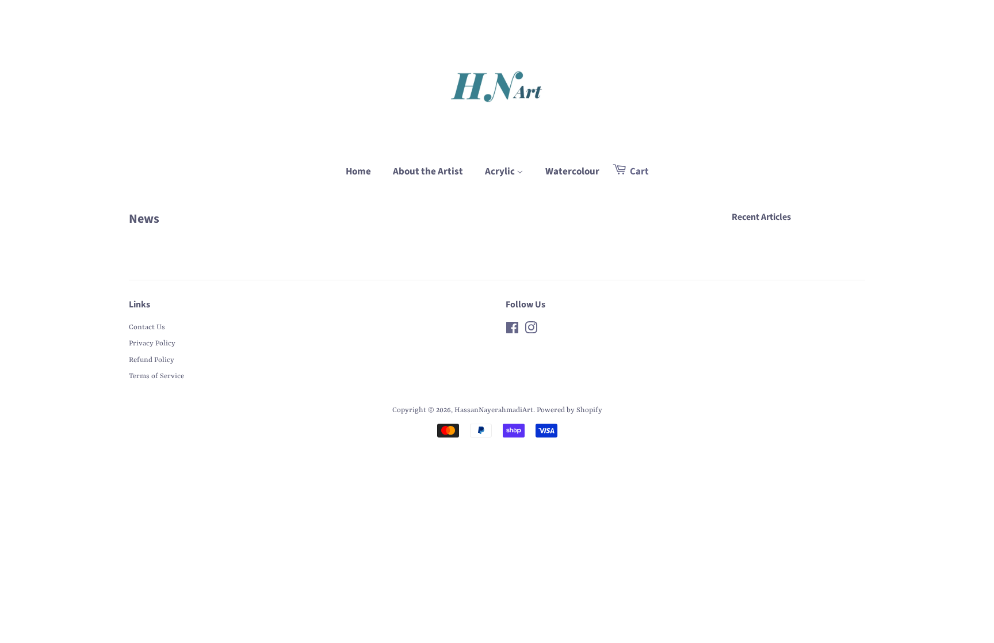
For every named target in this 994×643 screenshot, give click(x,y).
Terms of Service (156, 376)
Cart (638, 171)
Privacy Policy (152, 343)
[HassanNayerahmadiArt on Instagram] (531, 330)
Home (358, 171)
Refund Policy (151, 360)
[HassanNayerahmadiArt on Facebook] (512, 330)
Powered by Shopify (569, 410)
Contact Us (147, 327)
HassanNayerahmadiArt (493, 410)
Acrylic (501, 171)
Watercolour (572, 171)
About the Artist (428, 171)
